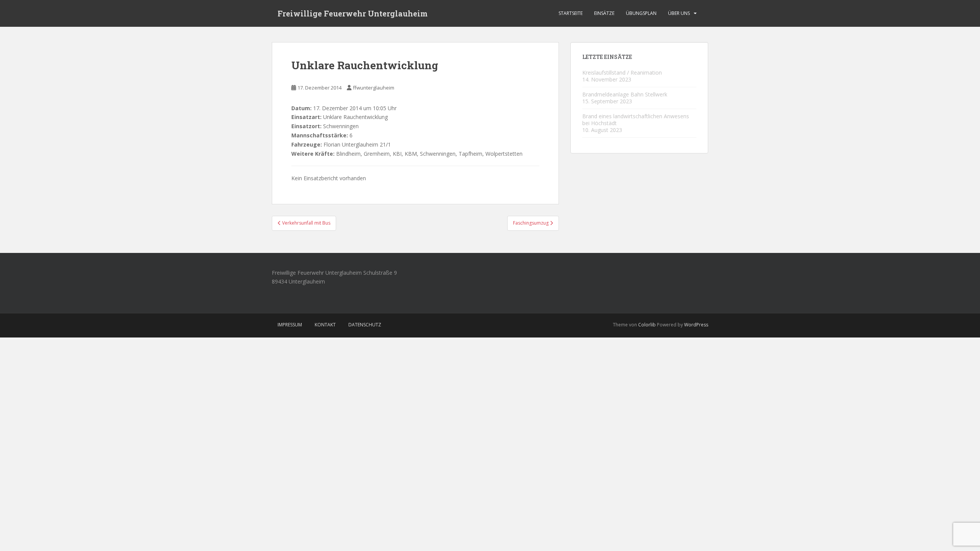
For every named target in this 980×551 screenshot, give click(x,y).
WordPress (696, 324)
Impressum (290, 324)
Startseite (571, 13)
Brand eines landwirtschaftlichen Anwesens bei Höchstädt (635, 119)
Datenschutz (364, 324)
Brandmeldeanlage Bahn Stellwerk (624, 94)
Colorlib (647, 324)
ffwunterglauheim (373, 87)
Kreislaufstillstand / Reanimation (622, 72)
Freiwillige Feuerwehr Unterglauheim (353, 13)
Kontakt (325, 324)
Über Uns (679, 13)
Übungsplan (641, 13)
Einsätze (604, 13)
